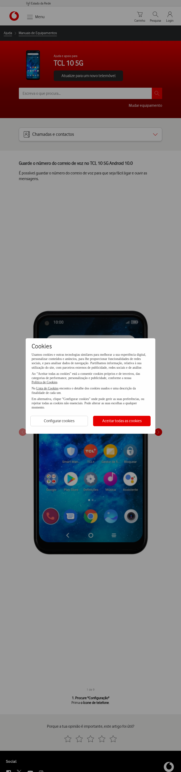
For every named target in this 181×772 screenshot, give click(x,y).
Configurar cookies (59, 420)
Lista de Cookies (47, 388)
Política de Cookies (44, 382)
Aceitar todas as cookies (122, 420)
